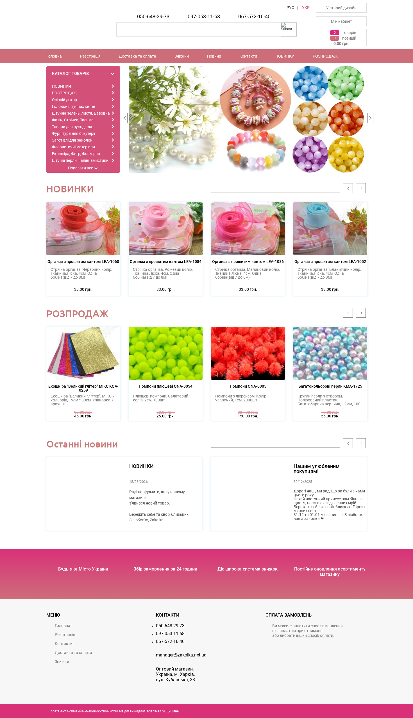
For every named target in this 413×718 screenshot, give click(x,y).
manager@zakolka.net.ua (181, 655)
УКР (306, 7)
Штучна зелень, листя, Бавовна (81, 113)
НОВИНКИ (284, 56)
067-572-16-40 (254, 16)
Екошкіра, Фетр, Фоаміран (76, 154)
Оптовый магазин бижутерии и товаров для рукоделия (107, 711)
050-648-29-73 (153, 16)
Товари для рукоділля (72, 127)
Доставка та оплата (137, 56)
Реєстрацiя (90, 56)
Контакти (248, 56)
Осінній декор (64, 100)
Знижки (181, 56)
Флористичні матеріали (73, 147)
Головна (54, 56)
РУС (290, 7)
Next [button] (370, 119)
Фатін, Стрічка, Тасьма (73, 120)
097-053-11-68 (204, 16)
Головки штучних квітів (73, 106)
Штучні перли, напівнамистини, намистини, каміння (80, 162)
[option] (248, 119)
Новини (214, 56)
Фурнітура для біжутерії (73, 133)
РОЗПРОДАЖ (325, 56)
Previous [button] (124, 119)
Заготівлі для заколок (72, 140)
